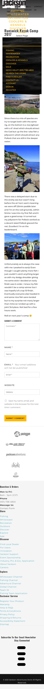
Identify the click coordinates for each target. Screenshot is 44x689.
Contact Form (7, 508)
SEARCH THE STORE (16, 73)
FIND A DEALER (14, 77)
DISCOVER (18, 28)
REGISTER (11, 90)
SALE (22, 32)
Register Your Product (12, 601)
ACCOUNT (11, 83)
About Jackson (8, 564)
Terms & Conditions (10, 611)
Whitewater (6, 520)
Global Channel (8, 587)
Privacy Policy (7, 614)
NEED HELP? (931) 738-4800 (9, 8)
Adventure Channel (10, 583)
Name (8, 347)
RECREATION (18, 18)
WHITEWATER (13, 53)
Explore (4, 533)
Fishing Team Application (14, 593)
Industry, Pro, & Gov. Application (17, 561)
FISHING (10, 50)
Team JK (4, 590)
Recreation (6, 523)
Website (9, 385)
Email (8, 364)
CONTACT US (12, 80)
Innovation (6, 551)
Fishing (4, 516)
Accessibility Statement (12, 621)
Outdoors (5, 526)
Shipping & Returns (10, 618)
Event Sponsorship (10, 557)
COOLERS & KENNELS (17, 60)
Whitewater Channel (11, 577)
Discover (4, 529)
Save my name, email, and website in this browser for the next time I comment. (21, 404)
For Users (5, 547)
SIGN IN (9, 87)
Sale (2, 536)
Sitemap (4, 624)
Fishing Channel (9, 580)
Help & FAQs (6, 608)
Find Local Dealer (9, 544)
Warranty (5, 604)
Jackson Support (9, 554)
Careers (4, 567)
